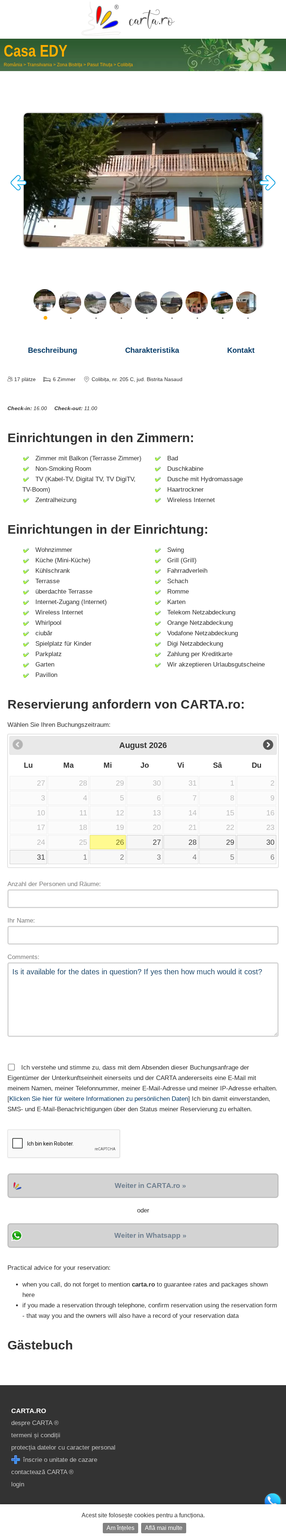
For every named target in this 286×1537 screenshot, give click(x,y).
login (17, 1484)
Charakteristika (152, 350)
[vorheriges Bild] (19, 188)
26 (120, 842)
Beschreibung (52, 350)
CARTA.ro (28, 1411)
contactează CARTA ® (42, 1472)
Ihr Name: (21, 920)
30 (270, 842)
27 (157, 842)
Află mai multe (163, 1528)
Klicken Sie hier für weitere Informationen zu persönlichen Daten (98, 1098)
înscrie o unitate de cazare (59, 1459)
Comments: (23, 957)
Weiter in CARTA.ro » (150, 1185)
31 (41, 857)
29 (230, 842)
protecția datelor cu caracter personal (63, 1447)
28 (192, 842)
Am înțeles (120, 1528)
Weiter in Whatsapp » (150, 1235)
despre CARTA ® (35, 1422)
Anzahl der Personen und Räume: (54, 884)
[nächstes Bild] (267, 188)
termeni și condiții (35, 1435)
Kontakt (241, 350)
